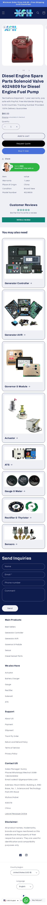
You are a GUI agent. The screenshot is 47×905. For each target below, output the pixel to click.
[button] (3, 13)
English (22, 886)
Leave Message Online (16, 814)
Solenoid (9, 696)
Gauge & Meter (13, 491)
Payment (9, 724)
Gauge (8, 684)
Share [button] (7, 159)
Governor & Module (16, 386)
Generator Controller (17, 283)
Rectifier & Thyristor (17, 517)
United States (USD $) (22, 872)
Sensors (10, 544)
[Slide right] (29, 70)
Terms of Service (12, 748)
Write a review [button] (23, 220)
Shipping (5, 117)
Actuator (10, 438)
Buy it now (23, 151)
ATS (7, 464)
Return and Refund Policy (16, 742)
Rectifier (9, 690)
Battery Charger (12, 679)
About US (9, 719)
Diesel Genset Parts (14, 656)
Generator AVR (14, 335)
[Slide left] (18, 70)
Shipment (9, 730)
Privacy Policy (11, 754)
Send (10, 608)
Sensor (8, 650)
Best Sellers (10, 627)
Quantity (5, 121)
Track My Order (12, 736)
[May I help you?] (26, 900)
